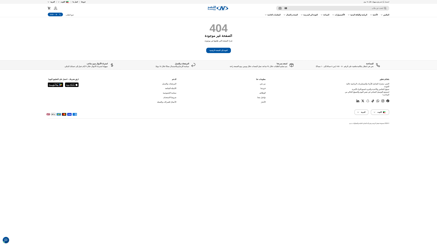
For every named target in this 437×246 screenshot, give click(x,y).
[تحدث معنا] (6, 240)
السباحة (326, 15)
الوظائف (262, 93)
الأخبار (263, 102)
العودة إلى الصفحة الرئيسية (219, 50)
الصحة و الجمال (292, 15)
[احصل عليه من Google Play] (55, 84)
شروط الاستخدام (170, 97)
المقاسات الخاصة (274, 15)
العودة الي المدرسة (310, 15)
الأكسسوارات (340, 15)
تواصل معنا (261, 97)
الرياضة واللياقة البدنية (358, 15)
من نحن (263, 84)
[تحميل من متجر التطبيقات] (72, 84)
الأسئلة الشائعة (170, 88)
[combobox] (332, 8)
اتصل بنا (75, 2)
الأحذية (375, 15)
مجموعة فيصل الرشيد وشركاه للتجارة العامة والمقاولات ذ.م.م (366, 123)
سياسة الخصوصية (169, 93)
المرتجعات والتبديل (169, 84)
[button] (49, 8)
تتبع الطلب (70, 15)
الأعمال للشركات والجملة (166, 102)
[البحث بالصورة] (280, 8)
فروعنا (83, 2)
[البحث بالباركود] (285, 8)
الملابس (386, 15)
